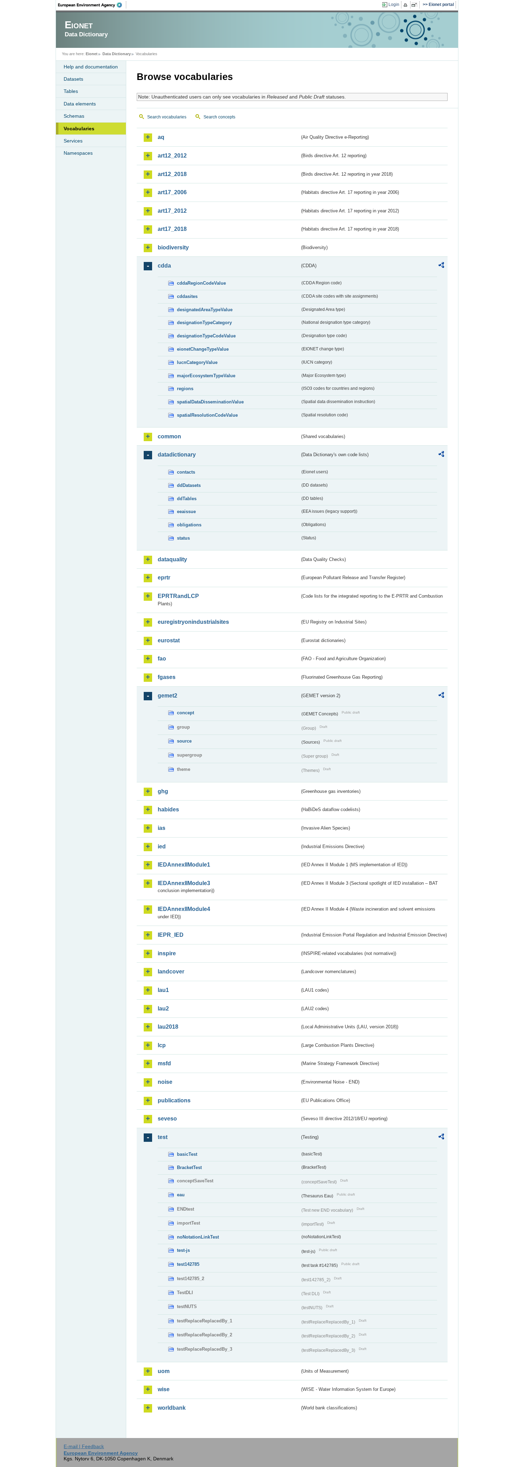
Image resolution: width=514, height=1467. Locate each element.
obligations (189, 524)
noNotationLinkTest (198, 1237)
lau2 (163, 1009)
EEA (92, 4)
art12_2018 (172, 174)
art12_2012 (172, 156)
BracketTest (189, 1167)
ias (161, 828)
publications (174, 1100)
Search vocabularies (166, 117)
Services (73, 141)
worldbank (172, 1408)
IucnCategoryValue (197, 362)
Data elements (80, 104)
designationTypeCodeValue (206, 335)
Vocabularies (79, 128)
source (184, 741)
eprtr (164, 578)
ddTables (187, 498)
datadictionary (177, 455)
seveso (167, 1119)
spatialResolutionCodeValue (207, 415)
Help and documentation (91, 67)
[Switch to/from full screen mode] (416, 4)
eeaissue (186, 511)
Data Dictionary (116, 54)
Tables (71, 91)
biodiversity (173, 247)
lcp (162, 1045)
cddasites (187, 296)
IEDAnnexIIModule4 (184, 909)
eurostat (169, 640)
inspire (167, 953)
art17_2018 (172, 229)
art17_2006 (172, 192)
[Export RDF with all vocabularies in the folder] (441, 266)
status (183, 538)
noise (165, 1082)
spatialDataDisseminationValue (210, 401)
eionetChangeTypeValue (203, 349)
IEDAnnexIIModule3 (184, 883)
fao (162, 659)
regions (185, 388)
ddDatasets (189, 485)
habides (168, 809)
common (169, 436)
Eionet (92, 54)
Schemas (74, 116)
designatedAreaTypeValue (205, 309)
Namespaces (78, 153)
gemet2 (167, 696)
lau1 (163, 990)
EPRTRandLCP (178, 596)
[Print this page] (406, 4)
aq (161, 137)
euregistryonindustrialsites (193, 622)
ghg (163, 791)
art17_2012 (172, 211)
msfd (164, 1063)
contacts (186, 472)
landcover (171, 972)
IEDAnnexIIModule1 (184, 865)
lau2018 (168, 1027)
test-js (183, 1250)
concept (185, 712)
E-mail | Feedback (84, 1446)
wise (164, 1389)
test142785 (188, 1264)
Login (393, 4)
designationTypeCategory (204, 322)
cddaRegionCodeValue (201, 283)
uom (164, 1371)
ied (162, 846)
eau (181, 1194)
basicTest (187, 1154)
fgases (167, 677)
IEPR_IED (171, 935)
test (162, 1137)
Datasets (73, 79)
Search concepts (219, 117)
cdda (164, 266)
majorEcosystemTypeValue (206, 375)
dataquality (172, 559)
